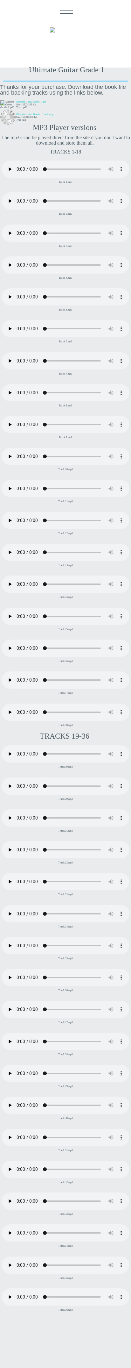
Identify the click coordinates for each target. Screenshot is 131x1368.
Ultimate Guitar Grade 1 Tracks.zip (34, 114)
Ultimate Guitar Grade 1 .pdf (31, 101)
